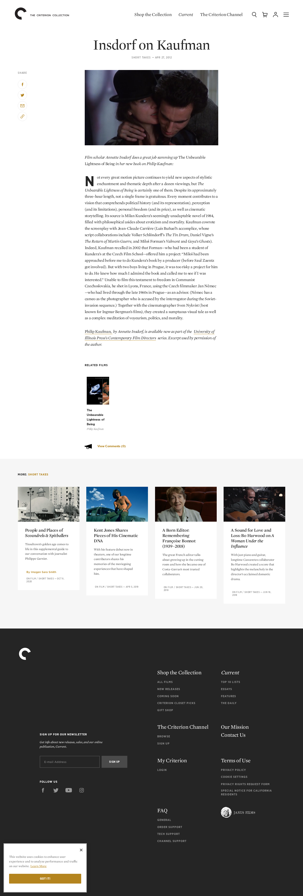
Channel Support (172, 841)
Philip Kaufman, (98, 331)
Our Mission (235, 726)
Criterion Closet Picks (176, 703)
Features (228, 696)
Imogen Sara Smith (43, 572)
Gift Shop (165, 710)
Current (186, 14)
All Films (165, 682)
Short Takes (141, 57)
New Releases (168, 689)
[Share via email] (22, 105)
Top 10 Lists (230, 682)
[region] (45, 867)
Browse (163, 736)
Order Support (169, 827)
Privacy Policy (233, 770)
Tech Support (168, 834)
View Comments (111, 446)
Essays (226, 689)
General (164, 820)
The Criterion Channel (221, 14)
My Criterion (172, 760)
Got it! (45, 878)
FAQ (162, 810)
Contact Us (233, 734)
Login (162, 770)
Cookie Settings (234, 776)
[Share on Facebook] (22, 84)
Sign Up (163, 743)
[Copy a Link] (22, 116)
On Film (31, 578)
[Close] (81, 850)
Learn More (38, 866)
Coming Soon (168, 696)
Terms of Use (235, 760)
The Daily (229, 703)
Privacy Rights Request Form (245, 784)
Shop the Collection (152, 14)
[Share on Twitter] (22, 95)
